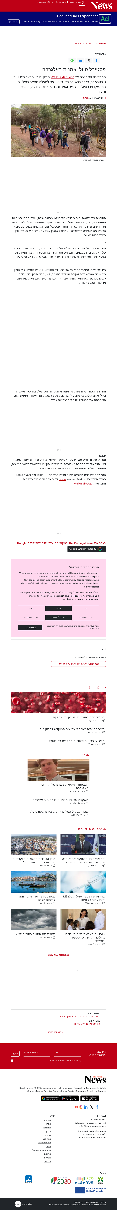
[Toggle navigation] (82, 7)
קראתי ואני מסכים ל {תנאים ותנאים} (65, 1060)
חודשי (58, 608)
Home (103, 43)
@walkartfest (83, 483)
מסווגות (47, 1120)
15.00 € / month (31, 617)
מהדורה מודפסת (75, 2)
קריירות (48, 1135)
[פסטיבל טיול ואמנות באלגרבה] (58, 130)
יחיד (85, 608)
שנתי (31, 608)
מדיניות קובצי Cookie (41, 1150)
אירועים (47, 1154)
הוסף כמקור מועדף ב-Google (83, 548)
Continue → (30, 627)
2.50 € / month (85, 617)
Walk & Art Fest (62, 77)
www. (62, 479)
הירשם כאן (13, 21)
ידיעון (48, 1131)
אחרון (48, 1124)
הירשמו (15, 1054)
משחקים (47, 1157)
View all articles (58, 955)
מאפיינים (47, 1127)
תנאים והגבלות (44, 1142)
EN (52, 2)
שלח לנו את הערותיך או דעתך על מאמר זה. (78, 664)
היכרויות (47, 1161)
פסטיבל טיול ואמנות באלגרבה (86, 43)
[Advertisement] (58, 190)
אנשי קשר (47, 1139)
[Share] (103, 720)
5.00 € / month (58, 617)
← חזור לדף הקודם (56, 1032)
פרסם (48, 1146)
